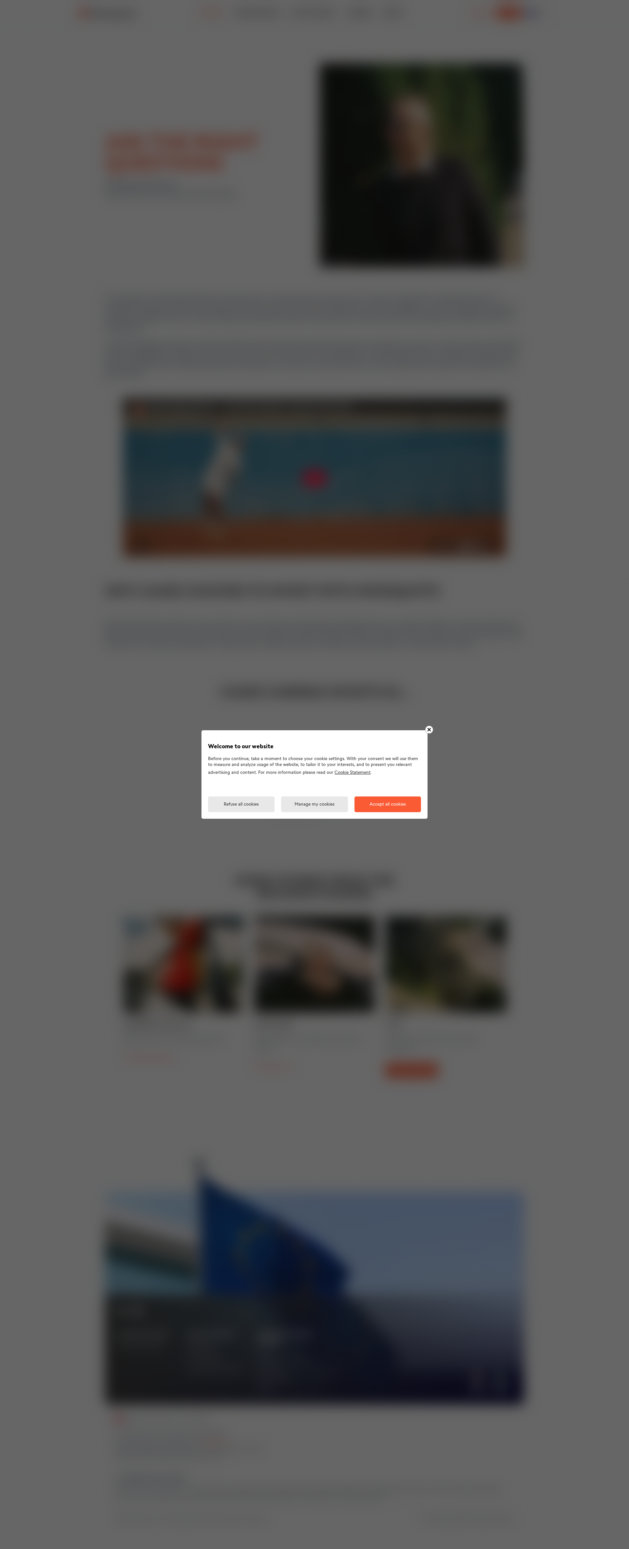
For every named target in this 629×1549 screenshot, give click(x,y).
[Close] (429, 730)
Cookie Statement (352, 772)
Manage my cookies (314, 804)
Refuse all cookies (241, 804)
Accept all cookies (388, 804)
